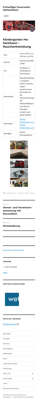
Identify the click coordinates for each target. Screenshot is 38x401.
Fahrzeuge (7, 369)
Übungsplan (8, 349)
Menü (6, 16)
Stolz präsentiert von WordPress (23, 397)
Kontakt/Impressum (11, 388)
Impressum (7, 250)
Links (5, 383)
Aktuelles (7, 334)
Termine (6, 344)
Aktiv (5, 359)
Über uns (6, 374)
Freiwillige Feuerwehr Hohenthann (16, 8)
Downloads (7, 378)
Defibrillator (7, 354)
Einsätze (6, 339)
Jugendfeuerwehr (10, 364)
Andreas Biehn (11, 193)
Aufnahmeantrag (10, 324)
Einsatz (32, 193)
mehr (5, 273)
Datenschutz (19, 250)
